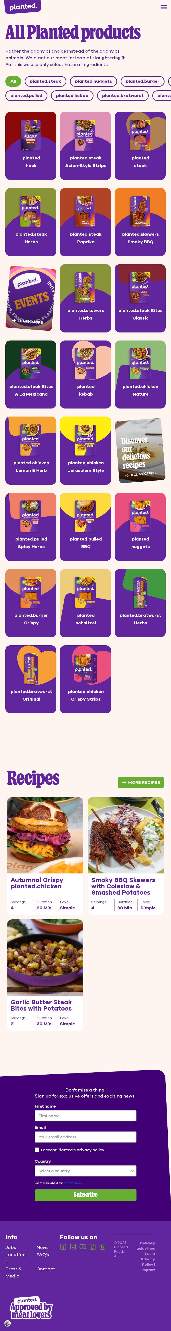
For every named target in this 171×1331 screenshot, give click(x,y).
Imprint (148, 1269)
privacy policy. (73, 1183)
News (43, 1247)
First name (45, 1106)
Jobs (10, 1247)
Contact (46, 1269)
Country (43, 1161)
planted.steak (45, 81)
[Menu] (164, 7)
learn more (30, 321)
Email (40, 1127)
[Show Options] (132, 1171)
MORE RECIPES (144, 782)
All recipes (143, 473)
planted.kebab (72, 96)
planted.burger (142, 81)
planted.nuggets (93, 81)
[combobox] (84, 1171)
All (13, 81)
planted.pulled (26, 96)
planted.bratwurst (123, 96)
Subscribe (86, 1195)
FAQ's (43, 1255)
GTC (151, 1253)
